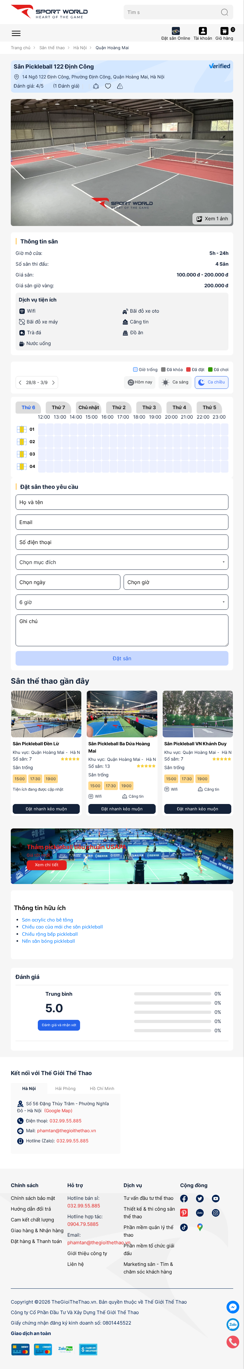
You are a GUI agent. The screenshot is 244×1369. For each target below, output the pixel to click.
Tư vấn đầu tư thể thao (148, 1198)
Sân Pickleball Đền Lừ (36, 743)
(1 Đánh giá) (66, 86)
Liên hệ (75, 1264)
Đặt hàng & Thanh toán (36, 1241)
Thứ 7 (58, 407)
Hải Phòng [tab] (65, 1088)
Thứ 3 (149, 407)
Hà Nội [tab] (29, 1088)
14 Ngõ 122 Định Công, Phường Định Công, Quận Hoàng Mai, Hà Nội (93, 76)
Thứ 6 (28, 407)
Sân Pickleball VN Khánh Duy (195, 743)
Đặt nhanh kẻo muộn (46, 808)
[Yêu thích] (108, 85)
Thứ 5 (209, 407)
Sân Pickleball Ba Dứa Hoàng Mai (119, 747)
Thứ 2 (118, 407)
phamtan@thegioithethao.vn (66, 1130)
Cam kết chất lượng (32, 1220)
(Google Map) (58, 1110)
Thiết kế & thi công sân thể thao (149, 1212)
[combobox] (122, 562)
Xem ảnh (216, 219)
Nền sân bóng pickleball (48, 941)
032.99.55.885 (66, 1120)
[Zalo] (233, 1324)
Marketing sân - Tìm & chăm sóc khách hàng (148, 1268)
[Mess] (233, 1307)
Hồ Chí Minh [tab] (102, 1088)
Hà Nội (79, 47)
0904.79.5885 (82, 1224)
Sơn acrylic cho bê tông (47, 920)
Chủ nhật (88, 407)
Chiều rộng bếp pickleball (50, 934)
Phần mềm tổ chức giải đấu (149, 1249)
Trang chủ (20, 47)
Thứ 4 (179, 407)
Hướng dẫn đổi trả (31, 1209)
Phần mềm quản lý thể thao (148, 1231)
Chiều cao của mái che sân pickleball (62, 927)
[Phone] (233, 1342)
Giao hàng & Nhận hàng (37, 1230)
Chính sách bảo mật (33, 1198)
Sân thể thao (51, 47)
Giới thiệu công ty (87, 1253)
